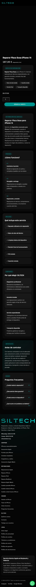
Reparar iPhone (5, 473)
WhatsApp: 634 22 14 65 (8, 434)
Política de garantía (6, 546)
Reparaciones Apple (7, 469)
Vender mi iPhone (6, 499)
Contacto (4, 519)
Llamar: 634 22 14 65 (7, 436)
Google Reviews (18, 583)
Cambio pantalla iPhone (8, 485)
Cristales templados (7, 455)
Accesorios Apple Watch (8, 462)
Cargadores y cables (7, 459)
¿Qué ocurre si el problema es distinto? (18, 404)
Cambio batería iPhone (7, 488)
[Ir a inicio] (18, 420)
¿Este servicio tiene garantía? (15, 391)
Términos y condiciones (8, 540)
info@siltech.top (6, 438)
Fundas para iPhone (7, 452)
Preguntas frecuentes (7, 509)
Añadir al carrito (19, 104)
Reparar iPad (5, 476)
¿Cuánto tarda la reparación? (15, 385)
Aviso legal (4, 530)
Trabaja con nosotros (7, 523)
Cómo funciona (5, 505)
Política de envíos (6, 543)
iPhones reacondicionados (9, 446)
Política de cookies (6, 537)
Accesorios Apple (6, 449)
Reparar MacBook (6, 479)
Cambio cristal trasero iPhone (9, 491)
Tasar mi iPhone (5, 502)
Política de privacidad (7, 533)
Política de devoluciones (8, 549)
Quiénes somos (5, 516)
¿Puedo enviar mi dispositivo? (15, 397)
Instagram (4, 583)
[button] (32, 583)
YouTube (10, 583)
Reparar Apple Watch (7, 482)
